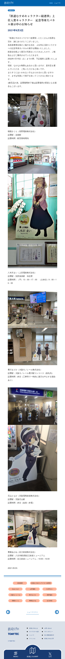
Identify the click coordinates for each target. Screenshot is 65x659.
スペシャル (32, 638)
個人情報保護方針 (49, 635)
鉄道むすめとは (33, 628)
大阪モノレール (15, 595)
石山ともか (15, 589)
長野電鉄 (49, 595)
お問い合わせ (48, 628)
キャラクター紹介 (34, 631)
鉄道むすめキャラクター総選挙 (41, 583)
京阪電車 (20, 583)
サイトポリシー (48, 631)
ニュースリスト (32, 612)
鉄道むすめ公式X (49, 638)
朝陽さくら (15, 601)
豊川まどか (32, 595)
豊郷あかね (32, 601)
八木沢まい (49, 589)
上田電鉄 (32, 589)
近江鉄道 (49, 601)
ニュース (31, 635)
